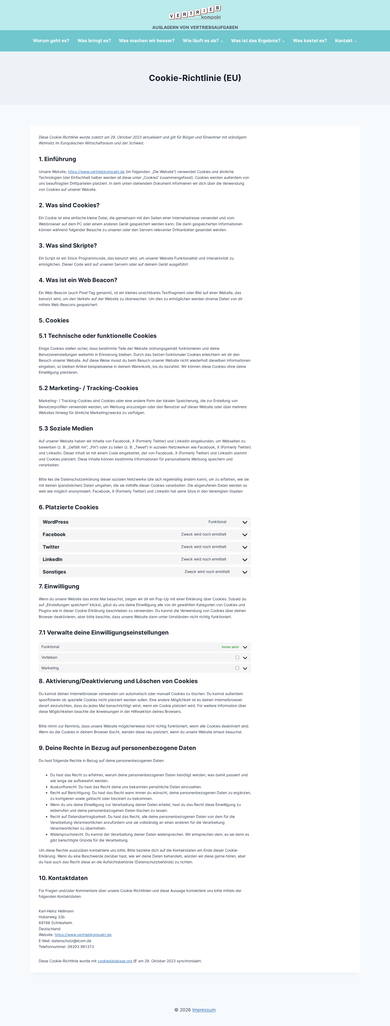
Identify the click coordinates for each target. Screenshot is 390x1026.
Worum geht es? (51, 40)
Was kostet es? (310, 40)
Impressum (204, 1009)
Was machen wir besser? (147, 40)
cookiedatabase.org (115, 961)
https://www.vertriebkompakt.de (96, 171)
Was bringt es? (94, 40)
